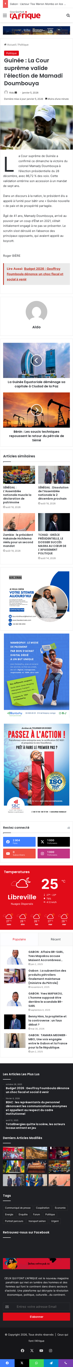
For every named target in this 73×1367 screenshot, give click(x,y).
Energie (9, 1214)
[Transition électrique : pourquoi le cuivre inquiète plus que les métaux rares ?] (36, 1167)
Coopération (42, 1207)
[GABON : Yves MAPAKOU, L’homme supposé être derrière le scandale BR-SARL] (15, 999)
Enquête (23, 1214)
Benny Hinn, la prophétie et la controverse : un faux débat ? (47, 1020)
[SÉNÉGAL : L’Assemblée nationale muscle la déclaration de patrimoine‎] (19, 475)
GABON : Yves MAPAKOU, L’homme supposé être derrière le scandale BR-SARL (45, 1000)
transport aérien (37, 1221)
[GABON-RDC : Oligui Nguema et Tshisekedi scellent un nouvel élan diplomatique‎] (36, 1180)
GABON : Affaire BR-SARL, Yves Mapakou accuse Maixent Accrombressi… (46, 956)
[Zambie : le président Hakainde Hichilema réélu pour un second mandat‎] (19, 522)
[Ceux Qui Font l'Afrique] (25, 15)
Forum (36, 1214)
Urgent (55, 1221)
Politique (23, 44)
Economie (60, 1207)
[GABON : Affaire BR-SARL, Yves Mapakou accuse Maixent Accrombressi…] (15, 957)
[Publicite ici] (36, 30)
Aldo (11, 92)
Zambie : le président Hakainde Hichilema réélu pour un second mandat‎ (18, 540)
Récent (56, 939)
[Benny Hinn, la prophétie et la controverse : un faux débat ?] (15, 1021)
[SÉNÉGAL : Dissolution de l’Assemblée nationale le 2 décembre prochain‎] (54, 475)
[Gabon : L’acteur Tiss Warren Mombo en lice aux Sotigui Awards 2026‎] (59, 1153)
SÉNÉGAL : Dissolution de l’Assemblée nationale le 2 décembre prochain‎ (53, 493)
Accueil (11, 44)
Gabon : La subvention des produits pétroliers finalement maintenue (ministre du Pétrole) (47, 977)
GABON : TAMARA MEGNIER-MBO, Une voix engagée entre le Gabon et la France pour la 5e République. (47, 1041)
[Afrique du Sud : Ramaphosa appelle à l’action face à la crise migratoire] (13, 1167)
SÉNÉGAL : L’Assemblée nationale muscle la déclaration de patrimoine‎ (17, 495)
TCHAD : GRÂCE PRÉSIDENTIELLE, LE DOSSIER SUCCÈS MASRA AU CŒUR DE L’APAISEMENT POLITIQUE (52, 544)
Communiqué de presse (18, 1207)
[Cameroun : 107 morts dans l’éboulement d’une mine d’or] (36, 1153)
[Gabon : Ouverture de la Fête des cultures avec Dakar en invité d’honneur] (13, 1153)
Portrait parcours (14, 1221)
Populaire (19, 939)
